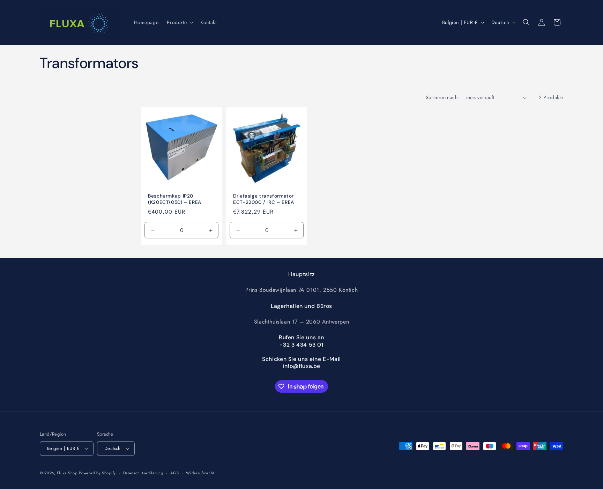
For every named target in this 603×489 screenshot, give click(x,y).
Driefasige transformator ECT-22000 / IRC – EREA (263, 199)
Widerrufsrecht (200, 473)
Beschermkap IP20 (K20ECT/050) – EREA (174, 199)
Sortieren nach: (442, 97)
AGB (174, 473)
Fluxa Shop (67, 473)
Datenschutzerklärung (143, 473)
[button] (179, 22)
